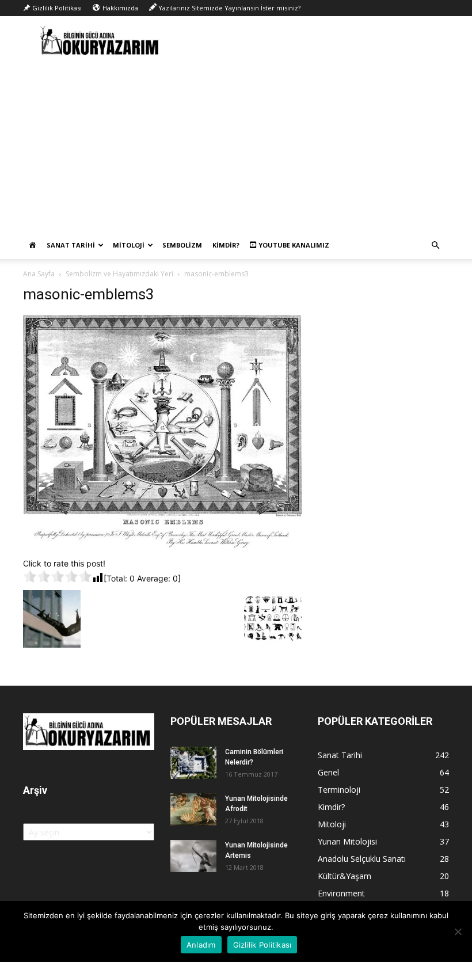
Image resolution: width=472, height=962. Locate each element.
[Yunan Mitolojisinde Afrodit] (193, 809)
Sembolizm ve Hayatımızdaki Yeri (119, 274)
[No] (457, 931)
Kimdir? (225, 245)
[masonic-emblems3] (162, 545)
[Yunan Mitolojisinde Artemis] (193, 856)
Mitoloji (128, 245)
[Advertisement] (236, 145)
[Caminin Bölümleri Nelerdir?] (193, 763)
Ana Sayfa (39, 274)
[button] (435, 245)
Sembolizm (182, 245)
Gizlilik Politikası (262, 944)
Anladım (201, 944)
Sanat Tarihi (71, 245)
